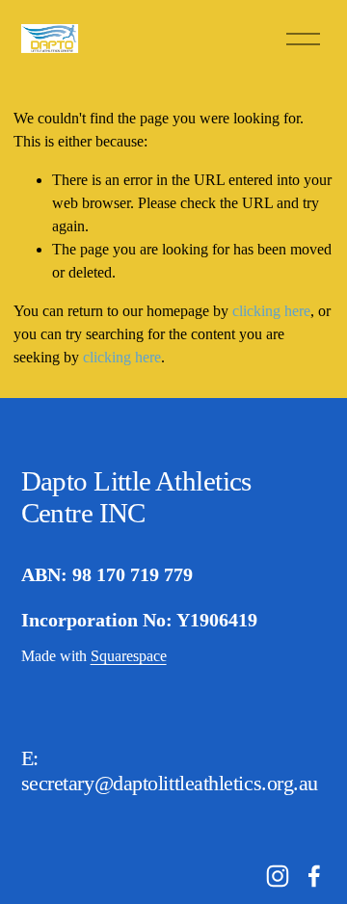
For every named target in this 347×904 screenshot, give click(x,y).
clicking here (271, 311)
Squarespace (129, 656)
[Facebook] (314, 876)
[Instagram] (277, 876)
